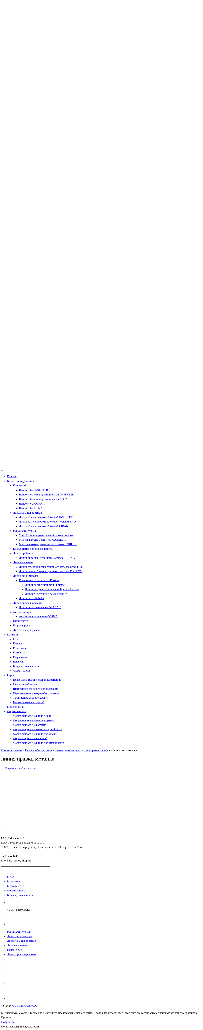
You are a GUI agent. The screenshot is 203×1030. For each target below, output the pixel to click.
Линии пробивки (23, 553)
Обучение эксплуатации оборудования (36, 693)
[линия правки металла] (37, 823)
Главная (11, 476)
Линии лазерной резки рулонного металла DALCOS (50, 571)
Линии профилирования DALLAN (40, 607)
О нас (16, 639)
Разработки (20, 657)
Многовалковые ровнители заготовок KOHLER (48, 544)
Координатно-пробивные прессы (33, 548)
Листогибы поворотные (27, 512)
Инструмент (20, 620)
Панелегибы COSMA (32, 503)
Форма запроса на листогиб (29, 724)
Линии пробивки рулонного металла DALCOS (47, 557)
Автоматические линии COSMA (38, 616)
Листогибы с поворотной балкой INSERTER (46, 517)
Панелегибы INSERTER (33, 490)
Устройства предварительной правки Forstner (46, 535)
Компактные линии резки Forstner (39, 580)
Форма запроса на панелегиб (30, 738)
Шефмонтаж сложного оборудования (35, 688)
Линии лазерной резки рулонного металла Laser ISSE (51, 566)
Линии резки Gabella (31, 598)
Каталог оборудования (20, 481)
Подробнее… (9, 1021)
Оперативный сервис (25, 684)
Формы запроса (16, 711)
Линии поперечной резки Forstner (45, 584)
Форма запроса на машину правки (33, 720)
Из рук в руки (21, 625)
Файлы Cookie (21, 670)
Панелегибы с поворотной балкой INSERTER (46, 494)
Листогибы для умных (26, 629)
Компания (13, 634)
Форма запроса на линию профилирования (38, 742)
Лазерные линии (23, 562)
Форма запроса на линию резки (32, 715)
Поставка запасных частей (28, 702)
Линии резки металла (25, 575)
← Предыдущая (11, 768)
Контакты (19, 652)
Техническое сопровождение (30, 697)
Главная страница (11, 750)
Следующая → (30, 768)
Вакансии (18, 661)
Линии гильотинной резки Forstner (46, 593)
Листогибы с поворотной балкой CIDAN (43, 526)
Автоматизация (22, 612)
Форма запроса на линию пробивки (34, 733)
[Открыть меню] (2, 470)
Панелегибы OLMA (31, 508)
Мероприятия (15, 706)
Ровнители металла (24, 530)
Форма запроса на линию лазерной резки (37, 729)
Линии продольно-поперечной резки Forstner (52, 589)
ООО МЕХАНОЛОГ (24, 1005)
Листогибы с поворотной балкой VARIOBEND (47, 521)
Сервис (11, 675)
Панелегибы (20, 485)
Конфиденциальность (26, 666)
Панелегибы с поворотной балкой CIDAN (44, 499)
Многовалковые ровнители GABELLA (42, 539)
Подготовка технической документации (37, 679)
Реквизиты (19, 648)
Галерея (17, 643)
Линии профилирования (27, 602)
